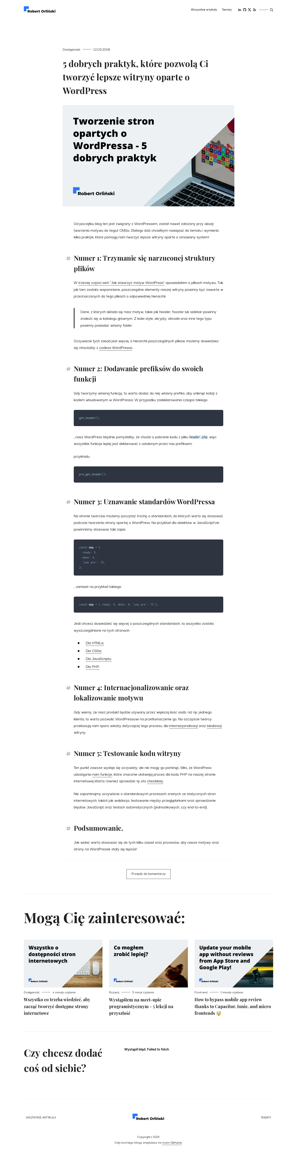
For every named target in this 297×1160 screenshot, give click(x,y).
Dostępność (71, 49)
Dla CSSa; (94, 650)
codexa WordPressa (115, 347)
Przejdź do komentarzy (149, 873)
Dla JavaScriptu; (99, 658)
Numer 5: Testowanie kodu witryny (127, 753)
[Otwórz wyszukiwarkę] (271, 10)
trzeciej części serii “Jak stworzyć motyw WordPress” (121, 282)
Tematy (227, 9)
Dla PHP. (93, 666)
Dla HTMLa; (95, 642)
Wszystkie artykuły (204, 9)
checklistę (155, 781)
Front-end (201, 992)
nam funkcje (102, 774)
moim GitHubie (172, 1142)
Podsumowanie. (98, 827)
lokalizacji (214, 725)
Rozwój (114, 992)
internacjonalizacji (183, 725)
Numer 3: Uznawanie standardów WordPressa (144, 501)
